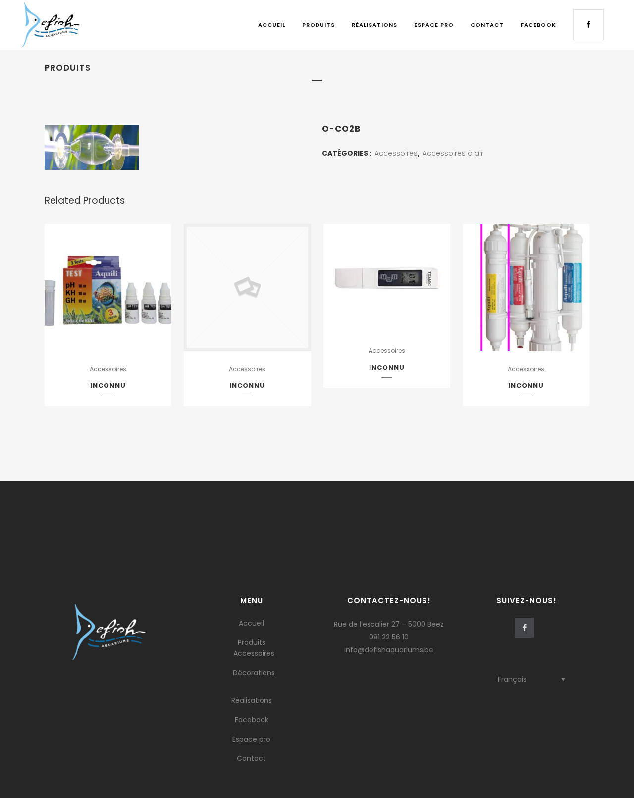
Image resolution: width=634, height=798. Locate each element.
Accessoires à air (453, 153)
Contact (251, 758)
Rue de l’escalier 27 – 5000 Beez (389, 624)
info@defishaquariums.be (388, 650)
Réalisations (251, 700)
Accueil (251, 623)
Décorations (254, 673)
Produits (251, 642)
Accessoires (396, 153)
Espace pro (251, 739)
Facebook (251, 720)
